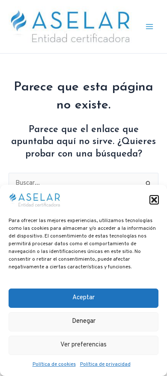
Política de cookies (54, 364)
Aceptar (83, 298)
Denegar (83, 321)
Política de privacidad (105, 364)
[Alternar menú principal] (149, 27)
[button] (154, 200)
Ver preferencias (83, 345)
